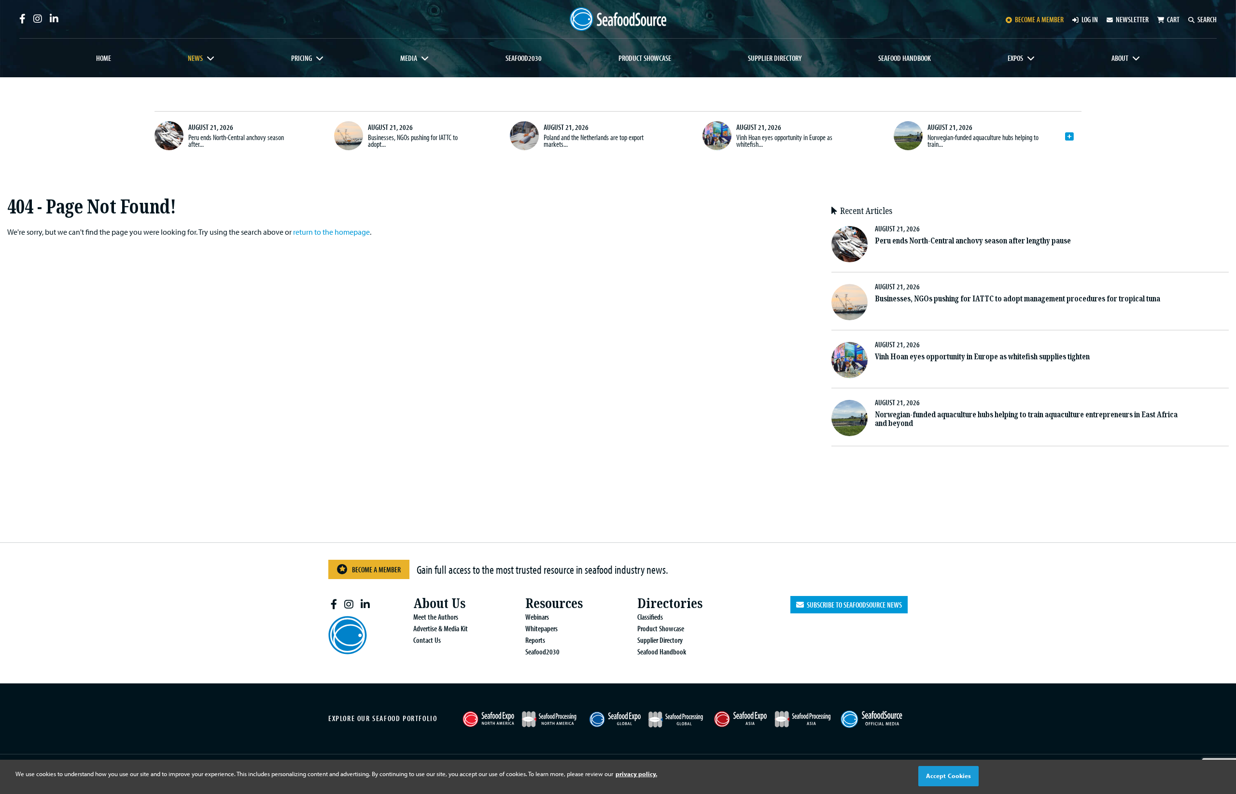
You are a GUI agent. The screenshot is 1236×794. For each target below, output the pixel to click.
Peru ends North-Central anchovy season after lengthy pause (973, 240)
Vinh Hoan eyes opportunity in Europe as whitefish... (784, 140)
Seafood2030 (524, 58)
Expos (1015, 58)
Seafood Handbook (904, 58)
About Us (439, 603)
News (195, 58)
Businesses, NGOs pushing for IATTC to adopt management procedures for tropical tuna (1017, 298)
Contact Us (427, 640)
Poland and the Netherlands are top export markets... (594, 140)
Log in (1090, 19)
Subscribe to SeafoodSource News (853, 605)
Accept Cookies (948, 776)
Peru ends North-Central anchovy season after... (236, 140)
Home (103, 58)
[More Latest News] (1069, 136)
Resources (554, 603)
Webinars (537, 617)
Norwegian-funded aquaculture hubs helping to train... (983, 140)
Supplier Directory (774, 58)
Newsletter (1132, 19)
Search (1207, 19)
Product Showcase (644, 58)
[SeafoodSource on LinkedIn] (54, 19)
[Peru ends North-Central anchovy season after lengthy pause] (168, 135)
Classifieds (650, 617)
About (1119, 58)
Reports (535, 640)
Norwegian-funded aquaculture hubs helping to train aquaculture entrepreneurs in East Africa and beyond (1026, 419)
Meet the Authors (435, 617)
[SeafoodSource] (618, 19)
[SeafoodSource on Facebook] (22, 19)
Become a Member (376, 569)
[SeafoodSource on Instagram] (37, 19)
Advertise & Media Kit (440, 628)
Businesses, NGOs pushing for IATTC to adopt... (413, 140)
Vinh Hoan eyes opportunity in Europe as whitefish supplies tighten (982, 356)
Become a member (1039, 19)
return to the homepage (331, 232)
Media (408, 58)
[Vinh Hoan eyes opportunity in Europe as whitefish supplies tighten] (716, 135)
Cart (1173, 19)
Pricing (301, 58)
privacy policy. (636, 774)
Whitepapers (541, 628)
